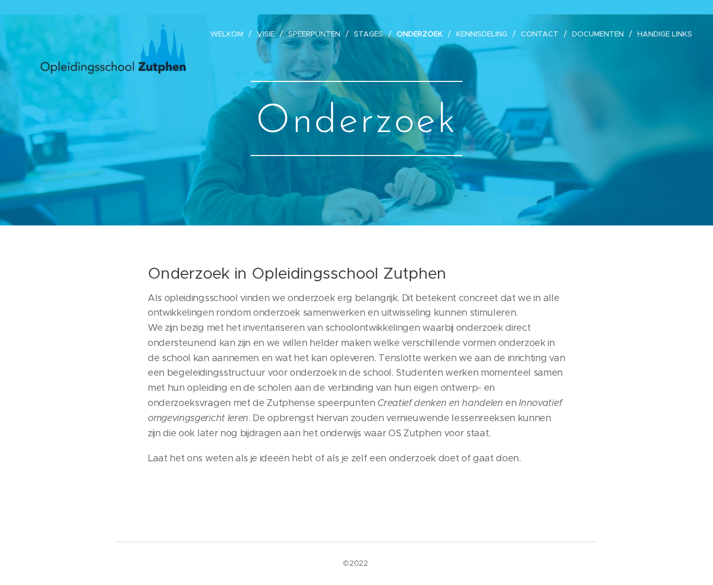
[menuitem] (230, 34)
